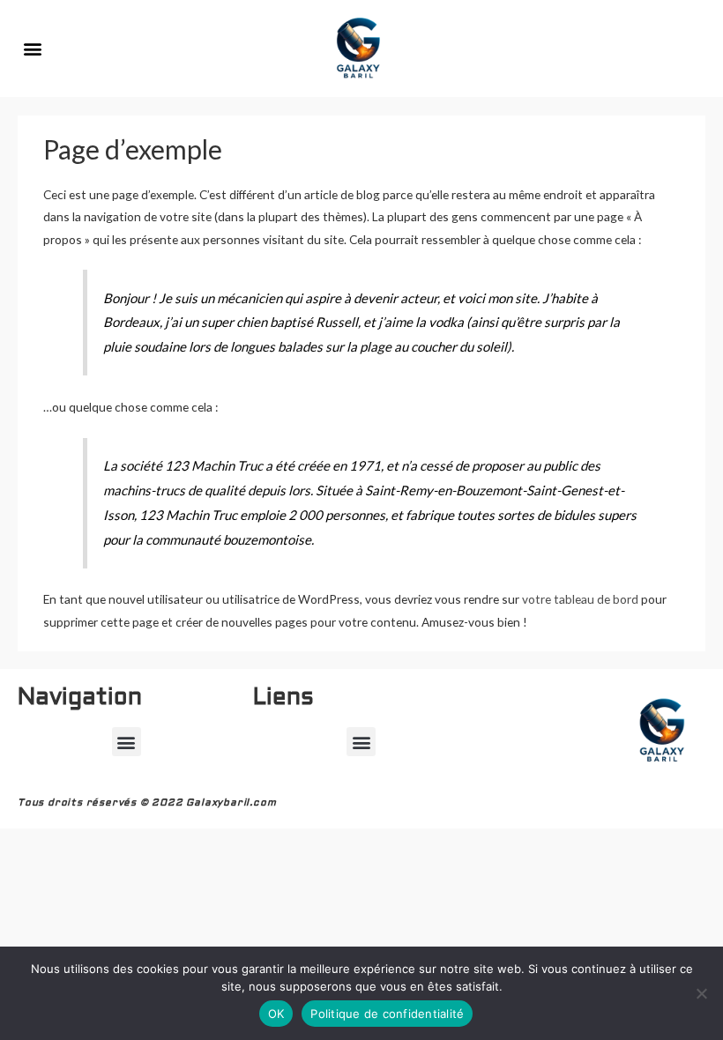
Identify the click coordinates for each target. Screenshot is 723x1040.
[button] (32, 48)
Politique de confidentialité (387, 1014)
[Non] (701, 993)
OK (276, 1014)
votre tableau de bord (580, 598)
